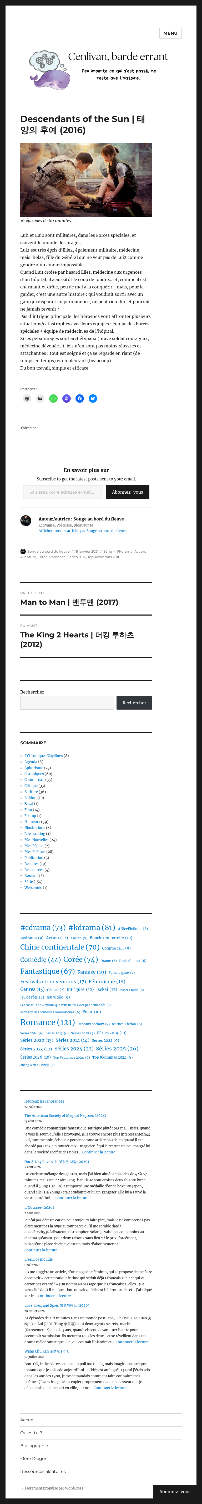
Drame (108, 961)
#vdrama (32, 938)
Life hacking (34, 834)
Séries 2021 (72, 1040)
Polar (92, 1012)
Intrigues (80, 989)
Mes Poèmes (35, 851)
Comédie (40, 960)
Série (107, 551)
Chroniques (34, 774)
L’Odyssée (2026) (39, 1207)
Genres (32, 989)
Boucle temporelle (111, 938)
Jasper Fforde (132, 990)
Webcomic (33, 888)
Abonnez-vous (127, 492)
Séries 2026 (35, 1057)
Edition (30, 798)
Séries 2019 (112, 1033)
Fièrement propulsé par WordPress (54, 1488)
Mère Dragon (34, 1458)
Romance (57, 557)
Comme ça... (116, 948)
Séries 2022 (105, 1040)
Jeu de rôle (32, 997)
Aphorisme (33, 768)
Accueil (28, 1419)
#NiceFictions (133, 929)
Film (28, 810)
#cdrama (43, 927)
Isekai (106, 989)
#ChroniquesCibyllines (43, 756)
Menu (170, 33)
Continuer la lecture (98, 1152)
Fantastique (47, 971)
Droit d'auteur (133, 961)
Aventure (28, 557)
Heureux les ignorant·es (44, 1101)
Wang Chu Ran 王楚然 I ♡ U (46, 1351)
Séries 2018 (83, 1033)
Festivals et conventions (53, 982)
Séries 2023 (36, 1048)
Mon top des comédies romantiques (50, 1012)
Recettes (31, 864)
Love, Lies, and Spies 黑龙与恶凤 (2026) (56, 1305)
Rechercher (32, 692)
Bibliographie (34, 1445)
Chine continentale (60, 947)
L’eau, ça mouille (38, 1259)
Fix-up (30, 816)
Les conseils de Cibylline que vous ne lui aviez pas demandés (65, 1005)
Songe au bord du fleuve (49, 551)
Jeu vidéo (58, 997)
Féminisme (107, 982)
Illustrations (34, 827)
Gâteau (55, 990)
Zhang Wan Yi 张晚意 (37, 1065)
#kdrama (125, 551)
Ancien (78, 938)
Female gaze (122, 973)
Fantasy (91, 972)
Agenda (30, 762)
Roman (30, 875)
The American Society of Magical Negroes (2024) (65, 1115)
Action (139, 551)
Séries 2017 (57, 1033)
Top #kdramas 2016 (104, 557)
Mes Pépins (34, 846)
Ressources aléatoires (43, 1471)
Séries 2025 (117, 1048)
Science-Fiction (127, 1024)
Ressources (34, 870)
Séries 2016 (76, 557)
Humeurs (32, 822)
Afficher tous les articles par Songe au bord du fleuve (83, 531)
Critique (31, 786)
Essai (28, 804)
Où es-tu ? (31, 1432)
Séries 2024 (74, 1048)
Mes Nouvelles (36, 840)
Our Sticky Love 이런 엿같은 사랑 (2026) (56, 1161)
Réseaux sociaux (94, 1024)
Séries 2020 (36, 1040)
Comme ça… (34, 780)
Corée (43, 557)
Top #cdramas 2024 (71, 1057)
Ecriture (31, 792)
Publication (33, 858)
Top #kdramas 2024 (112, 1057)
